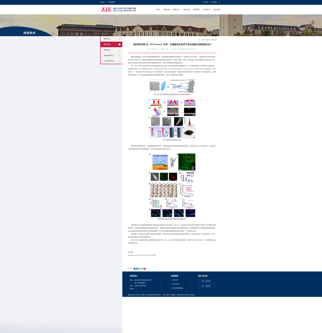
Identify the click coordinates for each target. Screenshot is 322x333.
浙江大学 (175, 280)
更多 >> (132, 288)
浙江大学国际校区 (178, 288)
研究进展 (214, 40)
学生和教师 (111, 2)
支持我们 (214, 2)
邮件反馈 (208, 281)
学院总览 (166, 9)
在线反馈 (208, 286)
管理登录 (173, 295)
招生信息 (186, 9)
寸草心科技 (165, 295)
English (102, 2)
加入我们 (206, 2)
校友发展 (216, 9)
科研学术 (206, 9)
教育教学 (196, 9)
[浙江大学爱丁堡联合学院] (118, 9)
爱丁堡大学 (176, 284)
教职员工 (176, 9)
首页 (158, 9)
